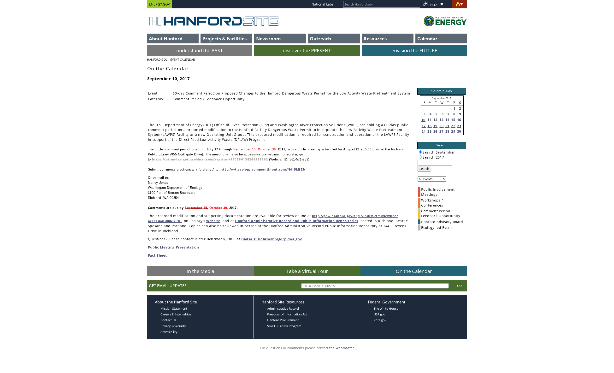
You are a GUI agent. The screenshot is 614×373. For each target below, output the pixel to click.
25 (429, 131)
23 (459, 126)
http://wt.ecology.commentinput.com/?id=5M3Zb (263, 169)
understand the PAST (199, 50)
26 (435, 131)
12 (435, 119)
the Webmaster (341, 348)
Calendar (427, 38)
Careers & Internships (175, 314)
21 (447, 126)
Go (459, 286)
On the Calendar (414, 271)
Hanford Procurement (283, 320)
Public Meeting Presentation (173, 247)
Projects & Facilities (224, 38)
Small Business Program (284, 326)
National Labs (323, 4)
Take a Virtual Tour (307, 271)
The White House (386, 308)
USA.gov (379, 314)
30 (459, 131)
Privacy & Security (173, 326)
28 (447, 131)
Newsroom (268, 38)
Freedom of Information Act (287, 314)
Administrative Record (283, 308)
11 (429, 119)
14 (447, 119)
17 (424, 126)
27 (441, 131)
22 (453, 126)
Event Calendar (182, 60)
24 (424, 131)
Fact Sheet (157, 255)
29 (453, 131)
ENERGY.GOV (159, 4)
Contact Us (168, 320)
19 (435, 126)
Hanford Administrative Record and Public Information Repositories (296, 221)
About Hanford (166, 38)
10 (423, 120)
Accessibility (168, 332)
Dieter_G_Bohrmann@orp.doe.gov (271, 239)
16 (459, 119)
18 (429, 126)
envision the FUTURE (414, 50)
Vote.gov (380, 320)
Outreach (320, 38)
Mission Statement (173, 308)
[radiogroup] (420, 152)
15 (453, 119)
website (213, 221)
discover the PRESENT (307, 50)
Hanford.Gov (157, 60)
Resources (375, 38)
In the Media (200, 271)
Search (424, 168)
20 (441, 126)
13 (441, 119)
